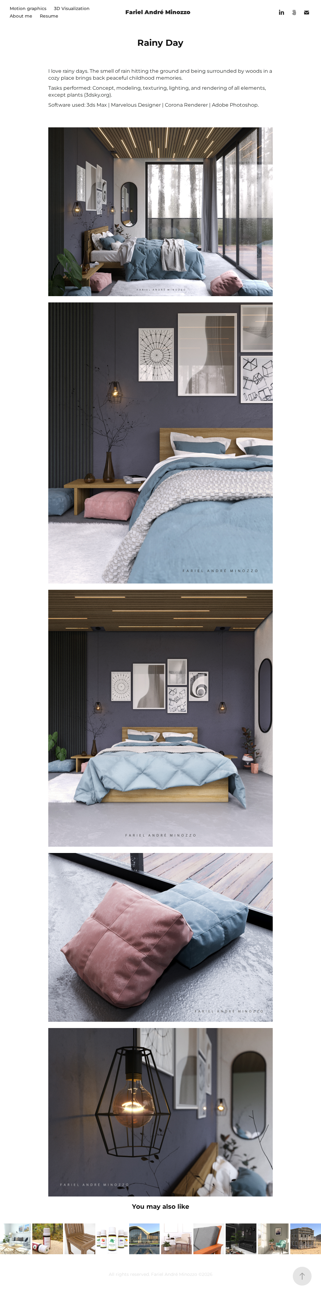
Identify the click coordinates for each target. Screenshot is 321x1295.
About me (21, 16)
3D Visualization (72, 8)
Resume (49, 16)
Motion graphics (28, 8)
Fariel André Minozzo (157, 12)
